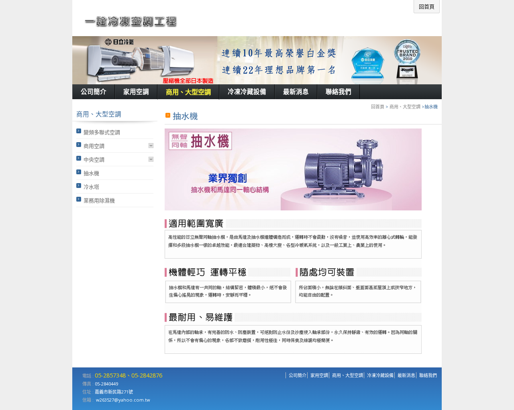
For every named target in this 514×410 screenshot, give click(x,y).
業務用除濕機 (99, 200)
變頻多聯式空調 (102, 132)
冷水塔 (91, 186)
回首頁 (377, 107)
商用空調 (94, 145)
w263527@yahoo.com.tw (123, 400)
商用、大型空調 (405, 107)
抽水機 (91, 173)
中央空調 (94, 159)
